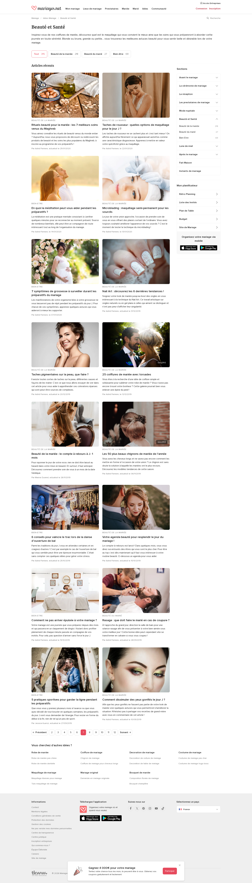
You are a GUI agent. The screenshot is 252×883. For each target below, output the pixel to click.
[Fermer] (180, 865)
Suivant (124, 732)
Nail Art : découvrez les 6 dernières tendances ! (133, 291)
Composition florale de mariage (144, 778)
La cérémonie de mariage (192, 85)
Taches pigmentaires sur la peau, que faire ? (60, 374)
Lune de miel (186, 146)
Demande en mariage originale (94, 778)
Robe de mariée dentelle (43, 763)
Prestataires (111, 8)
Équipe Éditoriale (39, 849)
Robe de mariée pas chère (44, 758)
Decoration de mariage (142, 752)
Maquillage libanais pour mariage (47, 778)
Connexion (201, 8)
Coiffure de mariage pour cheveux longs (99, 763)
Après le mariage (188, 154)
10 (102, 732)
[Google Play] (111, 820)
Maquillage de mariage (44, 772)
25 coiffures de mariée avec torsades (126, 374)
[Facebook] (130, 808)
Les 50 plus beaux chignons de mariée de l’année (134, 454)
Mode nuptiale (187, 110)
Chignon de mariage (89, 758)
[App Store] (90, 820)
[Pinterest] (143, 808)
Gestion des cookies (41, 824)
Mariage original (89, 772)
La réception (186, 94)
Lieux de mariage (92, 8)
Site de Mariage (187, 227)
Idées (145, 8)
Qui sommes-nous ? (41, 845)
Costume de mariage (189, 752)
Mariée (125, 8)
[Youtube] (156, 808)
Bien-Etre (184, 137)
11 (108, 732)
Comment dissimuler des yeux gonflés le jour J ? (133, 699)
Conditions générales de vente (46, 816)
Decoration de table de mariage (144, 763)
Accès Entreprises (211, 3)
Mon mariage (72, 8)
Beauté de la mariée (64, 54)
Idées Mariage (50, 18)
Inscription (214, 8)
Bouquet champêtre (139, 783)
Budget (183, 219)
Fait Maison (185, 162)
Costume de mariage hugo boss (193, 763)
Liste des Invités (188, 202)
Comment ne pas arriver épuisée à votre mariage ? (64, 620)
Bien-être (120, 54)
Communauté (159, 8)
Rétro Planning (187, 194)
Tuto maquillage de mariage (44, 783)
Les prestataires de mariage (194, 102)
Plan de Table (186, 210)
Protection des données (43, 820)
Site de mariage (39, 858)
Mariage (36, 18)
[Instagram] (150, 808)
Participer (170, 871)
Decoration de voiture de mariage (145, 758)
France (186, 809)
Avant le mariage (188, 77)
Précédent (41, 732)
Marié (136, 8)
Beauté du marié (95, 54)
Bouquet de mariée (140, 772)
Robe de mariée (40, 752)
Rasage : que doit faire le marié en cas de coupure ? (135, 620)
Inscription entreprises (42, 841)
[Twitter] (137, 808)
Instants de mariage (190, 171)
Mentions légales (40, 811)
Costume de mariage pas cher (192, 758)
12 (115, 732)
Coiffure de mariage (91, 752)
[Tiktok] (162, 808)
